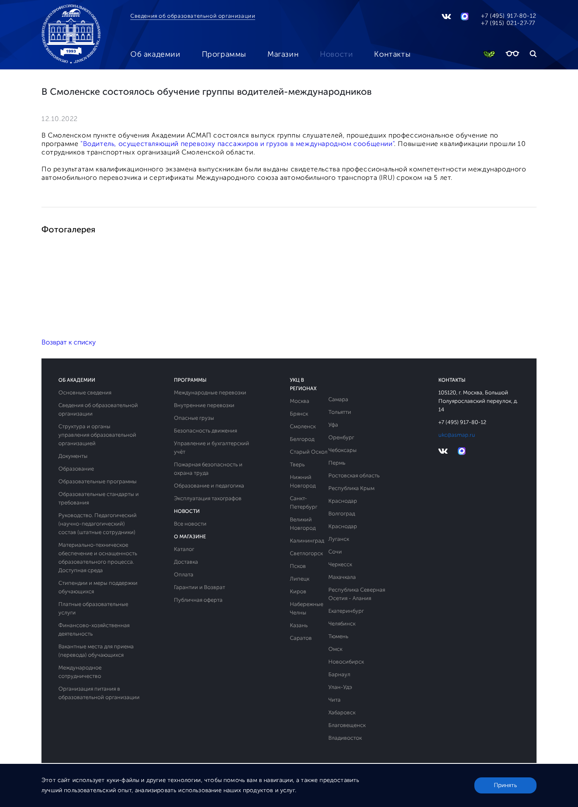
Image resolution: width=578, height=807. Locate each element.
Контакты (392, 54)
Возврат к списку (68, 342)
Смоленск (303, 426)
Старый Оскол (309, 452)
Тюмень (338, 636)
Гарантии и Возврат (199, 587)
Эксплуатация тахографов (208, 498)
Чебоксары (342, 450)
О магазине (190, 537)
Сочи (335, 551)
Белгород (302, 439)
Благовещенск (347, 725)
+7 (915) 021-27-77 (508, 23)
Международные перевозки (210, 392)
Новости (336, 54)
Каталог (184, 549)
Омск (335, 649)
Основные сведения (84, 392)
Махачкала (342, 577)
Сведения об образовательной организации (192, 16)
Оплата (183, 574)
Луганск (338, 539)
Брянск (299, 413)
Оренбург (341, 437)
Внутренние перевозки (204, 405)
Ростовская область (354, 475)
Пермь (336, 463)
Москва (299, 401)
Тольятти (339, 412)
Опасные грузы (194, 418)
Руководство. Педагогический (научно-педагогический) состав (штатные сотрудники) (97, 523)
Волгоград (341, 513)
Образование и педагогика (209, 485)
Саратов (301, 638)
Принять (505, 785)
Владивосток (345, 738)
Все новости (190, 524)
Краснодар (342, 501)
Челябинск (341, 623)
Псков (298, 566)
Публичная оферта (198, 600)
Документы (73, 456)
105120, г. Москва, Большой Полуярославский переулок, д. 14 (478, 401)
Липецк (299, 579)
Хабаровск (341, 712)
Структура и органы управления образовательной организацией (97, 434)
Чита (334, 700)
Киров (298, 591)
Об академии (155, 54)
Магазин (283, 54)
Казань (299, 625)
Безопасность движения (205, 430)
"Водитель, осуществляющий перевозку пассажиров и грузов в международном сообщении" (237, 144)
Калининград (307, 540)
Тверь (297, 464)
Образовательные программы (97, 481)
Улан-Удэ (340, 687)
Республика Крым (351, 488)
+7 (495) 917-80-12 (509, 15)
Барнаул (339, 674)
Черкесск (340, 564)
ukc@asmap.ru (456, 435)
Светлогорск (306, 553)
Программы (224, 54)
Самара (338, 399)
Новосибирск (346, 661)
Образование (76, 468)
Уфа (333, 424)
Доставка (186, 562)
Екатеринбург (346, 611)
